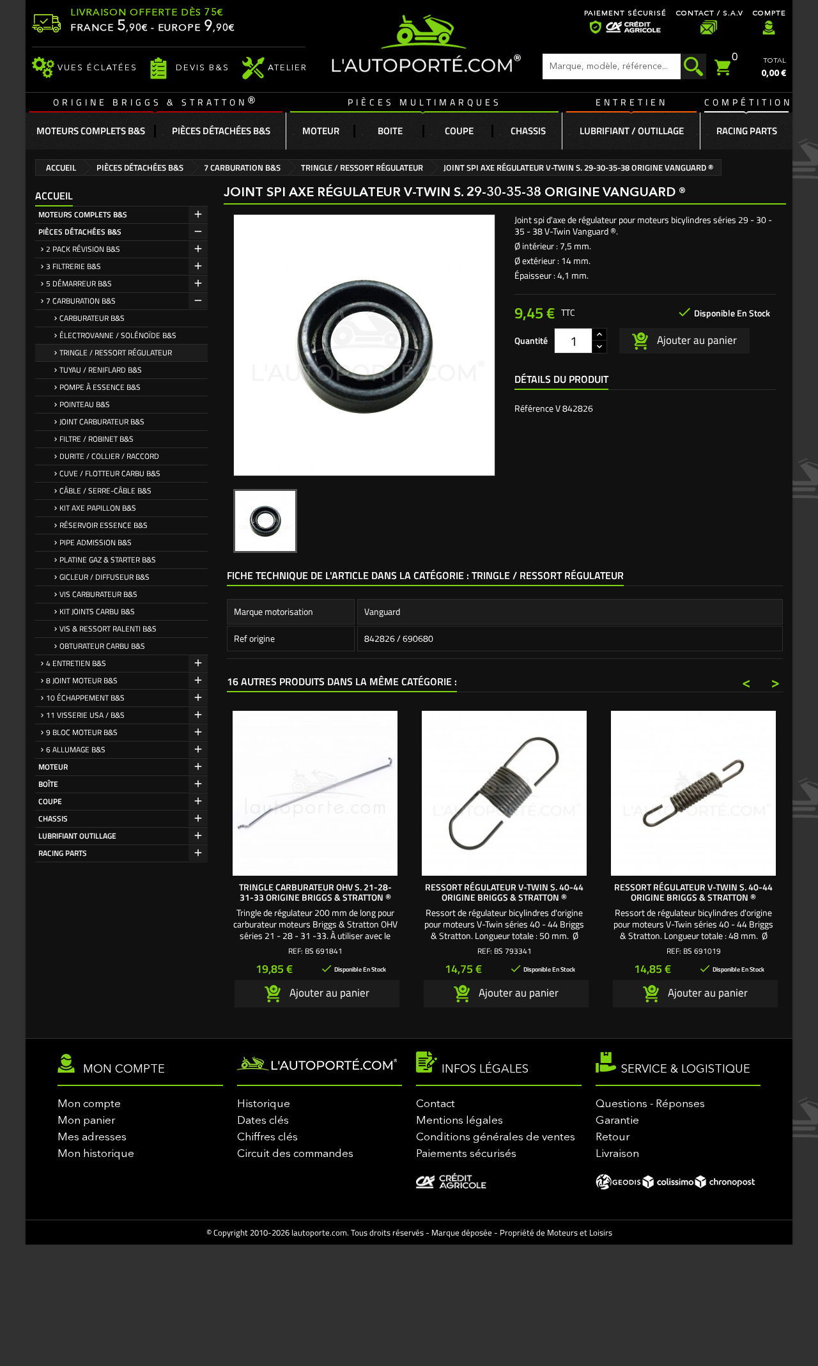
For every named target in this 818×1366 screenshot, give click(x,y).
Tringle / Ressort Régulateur (115, 352)
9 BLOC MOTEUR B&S (82, 732)
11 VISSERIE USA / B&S (85, 715)
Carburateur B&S (92, 318)
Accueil (54, 195)
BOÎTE (48, 784)
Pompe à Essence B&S (100, 387)
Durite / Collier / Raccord (109, 456)
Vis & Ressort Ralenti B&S (108, 629)
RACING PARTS (62, 853)
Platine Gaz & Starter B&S (107, 560)
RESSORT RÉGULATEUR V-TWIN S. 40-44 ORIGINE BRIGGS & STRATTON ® (504, 892)
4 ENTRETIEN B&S (76, 663)
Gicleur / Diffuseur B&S (104, 577)
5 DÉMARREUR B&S (79, 283)
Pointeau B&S (84, 404)
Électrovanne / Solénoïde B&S (117, 335)
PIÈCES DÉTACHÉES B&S (79, 232)
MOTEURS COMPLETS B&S (82, 214)
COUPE (50, 801)
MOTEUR (53, 767)
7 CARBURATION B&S (81, 301)
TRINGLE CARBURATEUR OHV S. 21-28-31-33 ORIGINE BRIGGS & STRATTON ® (315, 892)
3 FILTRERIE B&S (73, 266)
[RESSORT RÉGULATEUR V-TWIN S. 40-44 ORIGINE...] (504, 793)
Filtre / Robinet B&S (96, 439)
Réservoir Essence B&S (103, 525)
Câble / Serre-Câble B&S (105, 491)
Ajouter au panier (695, 339)
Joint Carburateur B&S (101, 421)
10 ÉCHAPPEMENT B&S (85, 698)
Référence (533, 408)
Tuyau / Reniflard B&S (100, 370)
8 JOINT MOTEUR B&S (82, 680)
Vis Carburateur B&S (98, 594)
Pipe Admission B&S (95, 542)
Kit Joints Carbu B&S (97, 611)
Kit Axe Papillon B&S (97, 508)
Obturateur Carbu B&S (102, 646)
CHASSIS (53, 818)
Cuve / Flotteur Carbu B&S (109, 473)
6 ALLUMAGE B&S (75, 749)
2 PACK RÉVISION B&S (83, 249)
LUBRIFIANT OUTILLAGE (77, 836)
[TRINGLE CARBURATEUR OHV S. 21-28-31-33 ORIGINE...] (315, 793)
